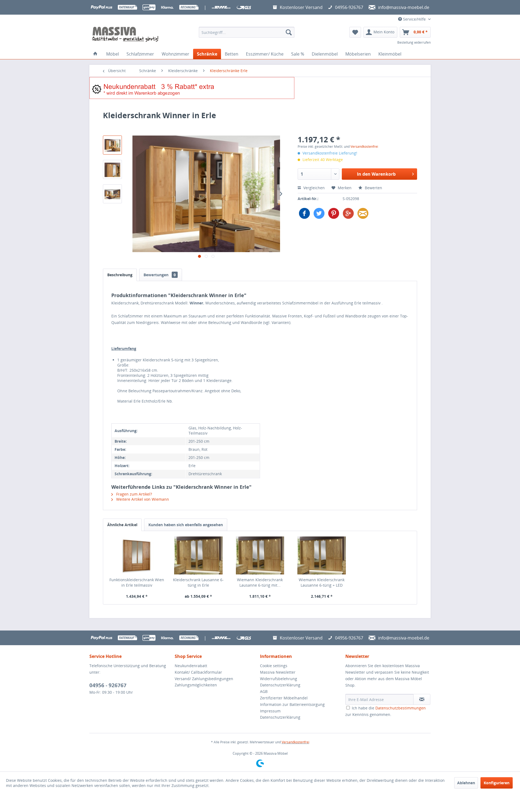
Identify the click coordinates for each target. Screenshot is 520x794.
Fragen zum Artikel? (133, 494)
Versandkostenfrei (364, 146)
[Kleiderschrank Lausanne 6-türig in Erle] (198, 555)
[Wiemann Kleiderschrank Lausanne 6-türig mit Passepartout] (260, 555)
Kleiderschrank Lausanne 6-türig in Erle (198, 582)
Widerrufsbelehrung (278, 678)
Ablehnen (466, 782)
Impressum (270, 710)
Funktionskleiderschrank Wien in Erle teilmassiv (136, 582)
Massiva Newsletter (277, 672)
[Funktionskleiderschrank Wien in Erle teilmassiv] (137, 555)
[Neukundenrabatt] (260, 88)
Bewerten (373, 187)
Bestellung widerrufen (414, 42)
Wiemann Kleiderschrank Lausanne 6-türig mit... (260, 582)
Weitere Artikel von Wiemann (142, 499)
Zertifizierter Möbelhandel (284, 697)
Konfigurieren (496, 782)
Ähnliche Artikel (122, 524)
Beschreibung (119, 274)
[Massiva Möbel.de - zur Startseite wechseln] (125, 34)
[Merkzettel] (355, 32)
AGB (264, 691)
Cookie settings (273, 665)
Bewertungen (160, 274)
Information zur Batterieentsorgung (292, 704)
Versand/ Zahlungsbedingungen (204, 678)
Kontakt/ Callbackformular (198, 672)
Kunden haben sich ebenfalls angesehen (185, 524)
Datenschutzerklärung (280, 684)
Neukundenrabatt (191, 665)
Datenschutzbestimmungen (400, 708)
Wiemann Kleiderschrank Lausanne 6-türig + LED (321, 582)
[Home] (95, 54)
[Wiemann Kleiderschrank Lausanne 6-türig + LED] (322, 555)
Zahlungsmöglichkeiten (196, 684)
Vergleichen (313, 187)
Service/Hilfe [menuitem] (414, 19)
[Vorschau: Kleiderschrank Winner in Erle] (112, 145)
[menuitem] (246, 32)
